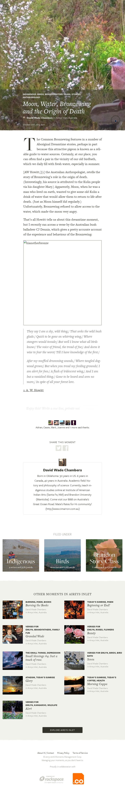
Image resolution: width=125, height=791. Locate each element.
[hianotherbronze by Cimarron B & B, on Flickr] (62, 282)
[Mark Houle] (62, 423)
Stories (76, 94)
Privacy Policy (63, 752)
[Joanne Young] (68, 423)
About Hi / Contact (45, 752)
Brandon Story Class (57, 94)
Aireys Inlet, (66, 117)
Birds (40, 94)
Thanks (90, 408)
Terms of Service (80, 752)
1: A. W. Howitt (33, 390)
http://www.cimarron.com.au (62, 509)
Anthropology (31, 97)
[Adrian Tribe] (51, 423)
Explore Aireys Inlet (62, 730)
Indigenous (29, 94)
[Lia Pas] (74, 423)
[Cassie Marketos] (57, 423)
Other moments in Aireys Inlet (63, 594)
